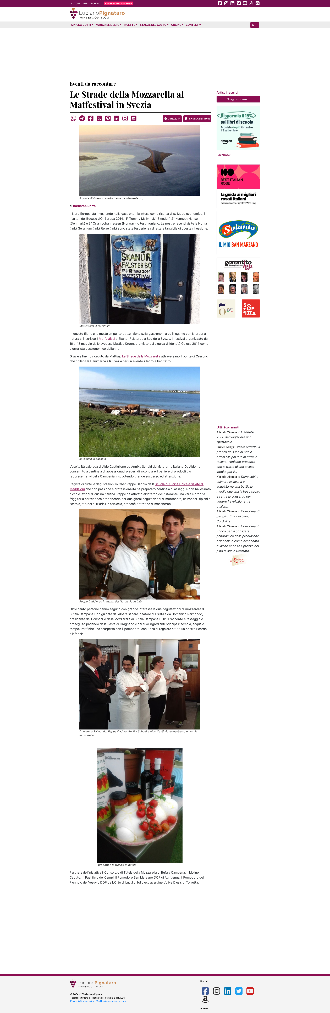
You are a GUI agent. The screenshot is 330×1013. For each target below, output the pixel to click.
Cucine (176, 24)
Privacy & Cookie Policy (82, 1001)
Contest (192, 24)
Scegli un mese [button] (237, 99)
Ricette (129, 24)
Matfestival (107, 338)
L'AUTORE (75, 3)
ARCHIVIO (95, 3)
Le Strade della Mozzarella (141, 356)
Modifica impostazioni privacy (111, 1001)
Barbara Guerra (84, 206)
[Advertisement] (165, 54)
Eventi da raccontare (93, 83)
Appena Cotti (81, 24)
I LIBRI (85, 3)
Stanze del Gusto (153, 24)
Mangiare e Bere (107, 24)
